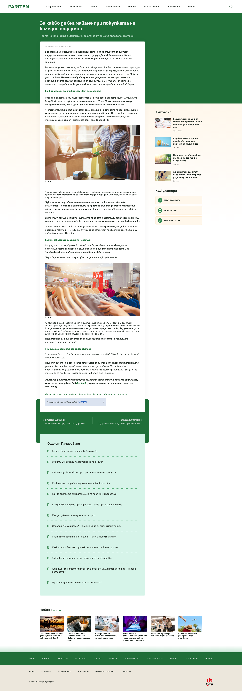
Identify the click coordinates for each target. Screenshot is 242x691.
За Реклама (46, 671)
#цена (48, 394)
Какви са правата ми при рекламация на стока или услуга (85, 547)
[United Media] (209, 682)
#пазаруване (70, 394)
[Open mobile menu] (231, 6)
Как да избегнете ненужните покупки (74, 515)
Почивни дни (170, 210)
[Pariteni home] (19, 7)
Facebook (81, 383)
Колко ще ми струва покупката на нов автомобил (81, 483)
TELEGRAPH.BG (191, 659)
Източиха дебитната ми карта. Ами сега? (77, 582)
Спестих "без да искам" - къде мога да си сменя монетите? (86, 526)
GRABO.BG (113, 659)
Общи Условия (64, 671)
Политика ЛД (83, 671)
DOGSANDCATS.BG (155, 659)
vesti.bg (57, 610)
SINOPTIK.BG (80, 659)
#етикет (122, 394)
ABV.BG (32, 659)
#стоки (57, 394)
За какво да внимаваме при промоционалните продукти (84, 472)
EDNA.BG (46, 659)
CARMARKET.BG (132, 659)
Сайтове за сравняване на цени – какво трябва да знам (84, 536)
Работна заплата (172, 200)
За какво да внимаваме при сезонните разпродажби (82, 558)
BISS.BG (173, 659)
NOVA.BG (209, 659)
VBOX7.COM (63, 659)
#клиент (97, 394)
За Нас (32, 671)
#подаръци (109, 394)
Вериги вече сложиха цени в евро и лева (74, 451)
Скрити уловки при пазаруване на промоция (77, 461)
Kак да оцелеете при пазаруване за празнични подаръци (84, 493)
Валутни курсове (172, 220)
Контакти (126, 671)
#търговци (85, 394)
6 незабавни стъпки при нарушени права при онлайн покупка (87, 504)
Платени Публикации (105, 671)
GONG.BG (98, 659)
